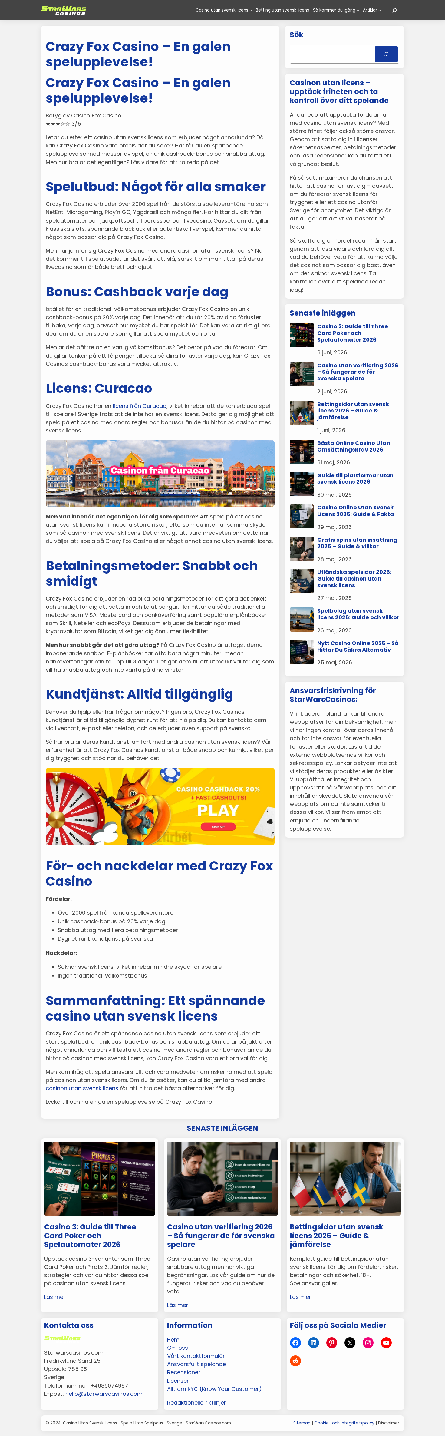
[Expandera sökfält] (394, 10)
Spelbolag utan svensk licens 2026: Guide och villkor (358, 613)
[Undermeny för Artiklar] (379, 10)
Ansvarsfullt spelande (196, 1364)
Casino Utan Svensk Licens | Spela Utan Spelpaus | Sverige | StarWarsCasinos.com (147, 1423)
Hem (173, 1339)
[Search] (386, 54)
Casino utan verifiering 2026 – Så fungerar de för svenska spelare (357, 372)
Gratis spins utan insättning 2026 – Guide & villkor (357, 543)
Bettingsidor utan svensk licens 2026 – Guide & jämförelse (353, 411)
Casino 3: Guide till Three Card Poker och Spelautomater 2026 (352, 333)
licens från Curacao (139, 406)
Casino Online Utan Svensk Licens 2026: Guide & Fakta (355, 510)
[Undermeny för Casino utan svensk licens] (250, 10)
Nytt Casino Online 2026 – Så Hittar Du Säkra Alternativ (358, 646)
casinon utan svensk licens (82, 1088)
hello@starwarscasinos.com (104, 1394)
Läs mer (54, 1297)
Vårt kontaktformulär (196, 1356)
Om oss (177, 1348)
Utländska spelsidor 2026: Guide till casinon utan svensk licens (354, 578)
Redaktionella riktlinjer (196, 1402)
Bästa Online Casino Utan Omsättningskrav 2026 (353, 446)
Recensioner (183, 1372)
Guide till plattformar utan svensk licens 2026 (355, 478)
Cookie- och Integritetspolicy (344, 1423)
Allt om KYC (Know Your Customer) (214, 1389)
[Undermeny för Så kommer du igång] (358, 10)
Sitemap (302, 1423)
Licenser (178, 1381)
